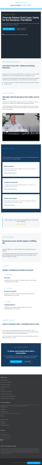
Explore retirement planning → (10, 189)
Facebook (17, 459)
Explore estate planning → (10, 205)
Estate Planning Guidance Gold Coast (6, 391)
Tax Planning (2, 389)
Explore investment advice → (10, 173)
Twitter (19, 459)
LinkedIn (21, 459)
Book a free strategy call (8, 28)
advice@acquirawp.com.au (5, 434)
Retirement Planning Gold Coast (5, 384)
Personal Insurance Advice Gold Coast (6, 393)
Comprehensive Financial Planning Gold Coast (8, 396)
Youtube (24, 460)
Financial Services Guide (4, 419)
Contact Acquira (27, 361)
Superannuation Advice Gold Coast (6, 382)
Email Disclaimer (3, 409)
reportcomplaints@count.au (5, 425)
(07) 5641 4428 (26, 5)
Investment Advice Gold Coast (5, 386)
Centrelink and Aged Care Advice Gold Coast (7, 398)
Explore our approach (21, 28)
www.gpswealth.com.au (4, 406)
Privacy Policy (3, 421)
